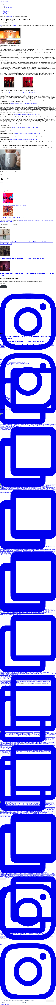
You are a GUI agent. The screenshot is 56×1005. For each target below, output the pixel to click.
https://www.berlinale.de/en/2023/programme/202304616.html (27, 114)
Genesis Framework (17, 409)
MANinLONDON (4, 1)
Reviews (4, 8)
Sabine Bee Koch (4, 221)
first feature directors (46, 220)
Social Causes (6, 11)
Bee (1, 25)
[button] (9, 82)
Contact (4, 12)
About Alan (5, 6)
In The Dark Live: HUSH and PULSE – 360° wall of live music (22, 259)
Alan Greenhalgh (6, 395)
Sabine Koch (11, 22)
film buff (34, 220)
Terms (4, 404)
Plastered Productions (7, 13)
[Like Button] (0, 174)
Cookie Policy (24, 1002)
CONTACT (5, 397)
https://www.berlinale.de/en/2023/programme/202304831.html (23, 139)
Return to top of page (4, 406)
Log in (29, 409)
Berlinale (14, 25)
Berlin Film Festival (23, 220)
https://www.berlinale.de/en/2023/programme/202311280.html (27, 133)
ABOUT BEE (8, 7)
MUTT (52, 220)
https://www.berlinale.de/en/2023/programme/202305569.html (23, 103)
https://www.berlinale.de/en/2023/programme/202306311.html (24, 127)
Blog (4, 10)
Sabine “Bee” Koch (7, 402)
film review (38, 220)
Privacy (4, 400)
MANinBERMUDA (7, 398)
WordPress (24, 409)
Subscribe (4, 286)
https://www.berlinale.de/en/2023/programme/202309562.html (22, 92)
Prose (10, 409)
